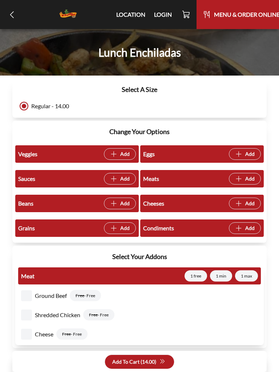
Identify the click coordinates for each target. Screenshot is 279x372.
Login (163, 14)
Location (130, 14)
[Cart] (186, 14)
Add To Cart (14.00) (134, 362)
